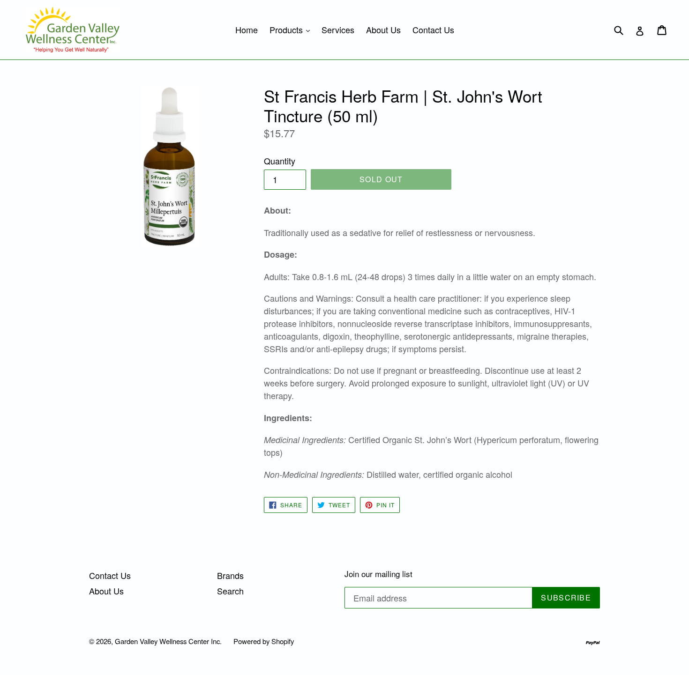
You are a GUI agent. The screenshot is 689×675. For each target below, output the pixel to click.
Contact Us (433, 29)
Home (246, 29)
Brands (230, 575)
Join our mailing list (378, 574)
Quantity (279, 161)
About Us (383, 29)
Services (338, 29)
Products (292, 29)
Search (230, 591)
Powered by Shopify (263, 641)
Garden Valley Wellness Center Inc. (168, 641)
